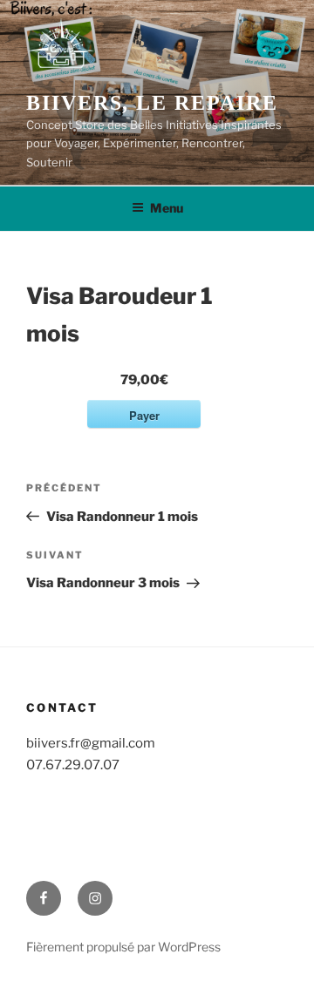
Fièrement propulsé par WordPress (123, 946)
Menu (166, 207)
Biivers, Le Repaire (151, 102)
